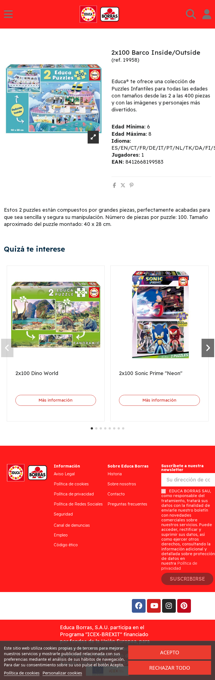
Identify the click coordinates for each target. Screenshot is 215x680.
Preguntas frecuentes (127, 504)
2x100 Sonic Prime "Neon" (150, 373)
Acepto (169, 652)
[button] (92, 428)
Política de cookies (71, 483)
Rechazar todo (169, 667)
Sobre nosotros (122, 483)
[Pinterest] (132, 185)
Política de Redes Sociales (78, 504)
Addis (48, 606)
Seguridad (63, 514)
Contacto (116, 494)
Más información (56, 400)
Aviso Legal (64, 473)
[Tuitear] (122, 185)
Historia (115, 473)
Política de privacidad (74, 494)
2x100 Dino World (36, 373)
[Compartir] (114, 185)
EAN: (117, 162)
